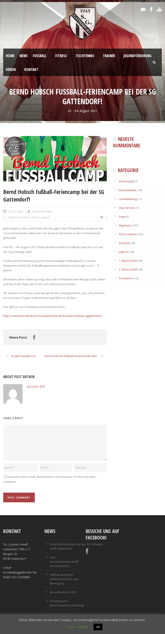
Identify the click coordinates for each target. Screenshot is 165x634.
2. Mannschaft (128, 269)
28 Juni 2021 (15, 211)
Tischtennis (84, 55)
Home (10, 55)
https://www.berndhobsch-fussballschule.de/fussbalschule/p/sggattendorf (52, 316)
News (24, 55)
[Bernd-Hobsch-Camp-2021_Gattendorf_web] (55, 159)
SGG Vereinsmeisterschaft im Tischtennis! (64, 561)
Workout (124, 243)
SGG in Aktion (31, 217)
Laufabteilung (128, 199)
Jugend (45, 217)
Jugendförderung (137, 55)
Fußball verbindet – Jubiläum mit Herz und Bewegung (64, 579)
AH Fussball (126, 181)
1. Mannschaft (128, 261)
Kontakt (31, 69)
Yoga (122, 216)
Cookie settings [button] (77, 627)
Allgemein (14, 217)
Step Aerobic (127, 208)
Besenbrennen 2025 (63, 592)
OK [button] (98, 627)
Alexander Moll (42, 211)
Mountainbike (128, 190)
